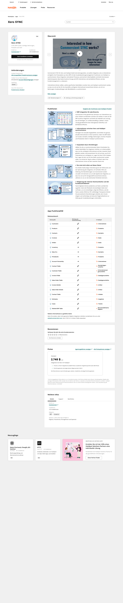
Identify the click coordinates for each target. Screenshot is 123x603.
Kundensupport (23, 2)
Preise (43, 7)
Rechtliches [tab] (71, 399)
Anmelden (103, 2)
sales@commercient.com (55, 318)
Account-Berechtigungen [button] (26, 79)
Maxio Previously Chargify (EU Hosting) (20, 448)
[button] (112, 16)
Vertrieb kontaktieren (37, 2)
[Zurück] (49, 54)
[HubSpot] (12, 7)
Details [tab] (52, 399)
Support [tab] (61, 399)
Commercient (15, 52)
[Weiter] (110, 54)
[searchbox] (90, 22)
